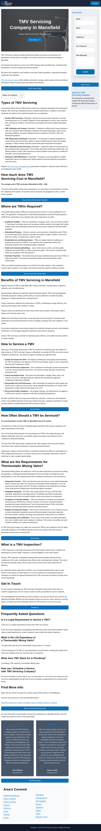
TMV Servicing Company (10, 80)
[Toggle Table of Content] (20, 95)
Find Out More (35, 409)
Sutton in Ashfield (24, 703)
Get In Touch (85, 84)
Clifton (38, 814)
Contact (95, 3)
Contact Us (35, 607)
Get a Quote (33, 40)
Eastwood (7, 808)
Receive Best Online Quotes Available (35, 200)
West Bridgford (41, 801)
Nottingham (40, 795)
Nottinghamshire (41, 798)
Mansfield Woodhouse (9, 703)
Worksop (7, 814)
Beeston (39, 804)
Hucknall (54, 703)
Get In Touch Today (35, 88)
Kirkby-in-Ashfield (37, 703)
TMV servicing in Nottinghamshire (19, 166)
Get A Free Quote (35, 780)
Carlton (6, 818)
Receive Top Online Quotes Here (35, 273)
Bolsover (47, 703)
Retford (38, 810)
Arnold (6, 811)
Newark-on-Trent (41, 817)
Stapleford (39, 807)
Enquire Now (35, 538)
